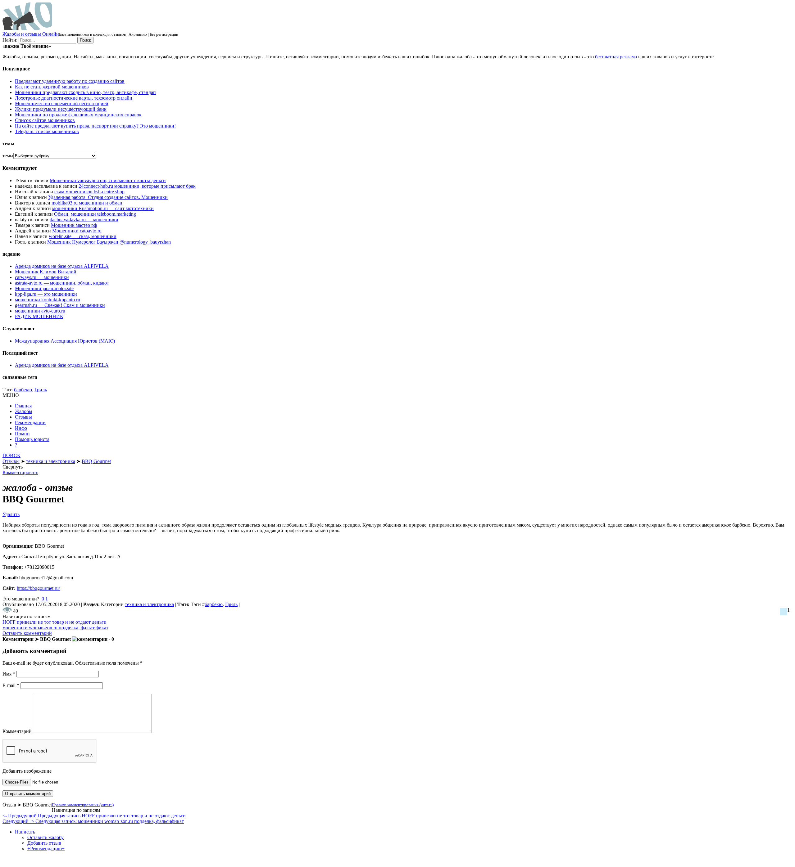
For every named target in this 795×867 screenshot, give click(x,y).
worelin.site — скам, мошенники (82, 236)
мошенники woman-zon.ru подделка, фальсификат (55, 627)
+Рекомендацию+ (46, 848)
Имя (8, 673)
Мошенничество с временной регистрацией (61, 103)
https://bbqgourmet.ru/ (38, 588)
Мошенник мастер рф (74, 225)
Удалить (11, 514)
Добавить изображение (27, 771)
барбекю (23, 389)
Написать (25, 831)
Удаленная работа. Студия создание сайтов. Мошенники (108, 197)
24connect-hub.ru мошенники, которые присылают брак (137, 186)
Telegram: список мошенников (47, 131)
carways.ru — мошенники (42, 277)
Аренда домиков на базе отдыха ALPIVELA (62, 266)
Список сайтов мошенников (45, 120)
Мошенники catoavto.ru (77, 230)
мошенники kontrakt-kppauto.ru (47, 299)
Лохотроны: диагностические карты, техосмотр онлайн (73, 98)
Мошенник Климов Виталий (45, 271)
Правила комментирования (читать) (83, 804)
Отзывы (23, 417)
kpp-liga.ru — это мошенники (46, 294)
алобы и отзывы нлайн (30, 34)
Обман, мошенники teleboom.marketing (95, 214)
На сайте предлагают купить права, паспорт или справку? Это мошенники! (95, 125)
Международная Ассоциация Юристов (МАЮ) (65, 341)
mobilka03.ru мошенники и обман (87, 202)
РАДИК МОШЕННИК (39, 316)
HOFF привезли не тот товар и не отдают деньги (54, 622)
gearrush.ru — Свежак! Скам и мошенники (60, 305)
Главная (23, 405)
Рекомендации (30, 422)
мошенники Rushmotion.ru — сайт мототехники (103, 208)
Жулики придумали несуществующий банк (61, 109)
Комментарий (17, 731)
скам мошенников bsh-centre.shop (89, 191)
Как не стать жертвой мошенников (52, 86)
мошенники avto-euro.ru (40, 310)
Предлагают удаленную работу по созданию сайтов (70, 81)
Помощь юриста (32, 439)
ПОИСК (11, 455)
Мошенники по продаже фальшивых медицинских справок (78, 114)
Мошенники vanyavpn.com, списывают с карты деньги (108, 180)
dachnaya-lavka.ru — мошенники (84, 219)
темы (7, 155)
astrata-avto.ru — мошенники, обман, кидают (62, 282)
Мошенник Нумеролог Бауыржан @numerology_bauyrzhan (109, 242)
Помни (22, 433)
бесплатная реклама (616, 56)
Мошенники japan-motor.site (44, 288)
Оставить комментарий (27, 633)
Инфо (21, 428)
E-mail (10, 685)
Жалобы (23, 411)
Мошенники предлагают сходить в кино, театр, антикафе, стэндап (85, 92)
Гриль (40, 389)
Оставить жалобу (45, 837)
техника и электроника (149, 604)
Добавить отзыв (44, 843)
